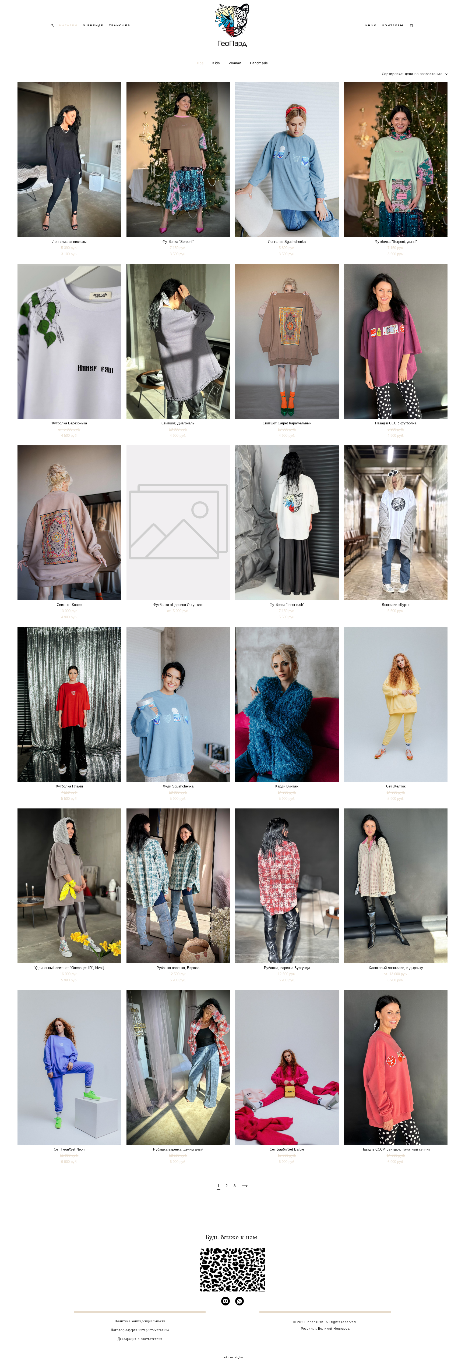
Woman (235, 63)
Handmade (259, 63)
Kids (216, 63)
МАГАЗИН (68, 25)
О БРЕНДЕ (93, 25)
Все (200, 63)
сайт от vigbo (232, 1357)
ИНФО (371, 25)
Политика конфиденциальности (140, 1321)
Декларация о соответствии (140, 1338)
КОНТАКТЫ (393, 25)
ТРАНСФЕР (120, 25)
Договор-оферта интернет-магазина (140, 1330)
